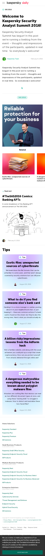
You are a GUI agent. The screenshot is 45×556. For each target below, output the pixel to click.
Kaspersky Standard (9, 429)
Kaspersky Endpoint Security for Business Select (19, 475)
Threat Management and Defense (14, 500)
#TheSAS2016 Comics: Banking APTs (17, 198)
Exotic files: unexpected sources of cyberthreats (22, 264)
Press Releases (7, 529)
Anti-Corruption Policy (19, 520)
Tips (23, 257)
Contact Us (5, 527)
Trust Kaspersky (17, 529)
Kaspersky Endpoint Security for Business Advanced (20, 479)
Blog (25, 527)
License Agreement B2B (10, 522)
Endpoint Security (8, 504)
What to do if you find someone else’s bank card (22, 301)
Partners (19, 527)
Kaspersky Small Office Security (13, 450)
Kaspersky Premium (9, 436)
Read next (8, 191)
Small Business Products (12, 445)
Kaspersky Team (13, 59)
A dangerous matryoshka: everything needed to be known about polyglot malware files (23, 384)
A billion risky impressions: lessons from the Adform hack (22, 342)
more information (16, 547)
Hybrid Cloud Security (10, 507)
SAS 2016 (8, 9)
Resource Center (32, 527)
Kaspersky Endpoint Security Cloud (14, 454)
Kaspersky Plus (7, 433)
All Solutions (6, 440)
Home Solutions (8, 424)
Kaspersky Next (7, 468)
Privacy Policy (7, 520)
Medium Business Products (13, 463)
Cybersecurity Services (10, 497)
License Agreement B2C (34, 520)
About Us (13, 527)
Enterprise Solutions (10, 488)
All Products (6, 458)
